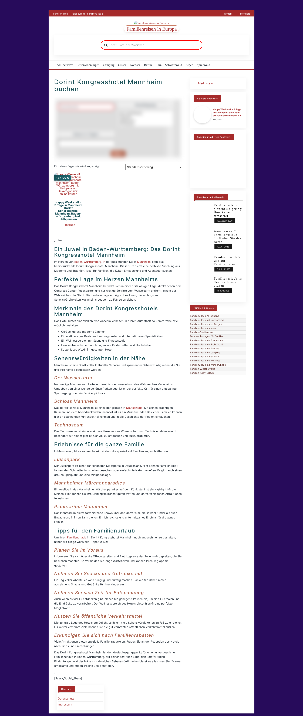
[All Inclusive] (145, 124)
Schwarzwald (173, 65)
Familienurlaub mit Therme (204, 348)
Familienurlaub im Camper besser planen (228, 282)
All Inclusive (65, 65)
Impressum (65, 704)
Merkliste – (246, 13)
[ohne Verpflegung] (145, 113)
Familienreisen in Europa (151, 29)
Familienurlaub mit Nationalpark (207, 320)
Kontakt (228, 13)
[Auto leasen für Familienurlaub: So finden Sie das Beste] (202, 241)
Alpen (189, 65)
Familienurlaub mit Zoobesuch (206, 340)
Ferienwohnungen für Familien (207, 336)
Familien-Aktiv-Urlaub (202, 372)
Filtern (118, 153)
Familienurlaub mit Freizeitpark (207, 344)
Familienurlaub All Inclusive (204, 315)
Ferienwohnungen (88, 65)
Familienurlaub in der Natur (205, 356)
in (104, 261)
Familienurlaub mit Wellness (205, 360)
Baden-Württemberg (87, 261)
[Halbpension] (145, 120)
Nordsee (135, 65)
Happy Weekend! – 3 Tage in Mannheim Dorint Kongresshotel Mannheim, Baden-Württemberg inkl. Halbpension (227, 112)
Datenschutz (66, 698)
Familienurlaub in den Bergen (206, 324)
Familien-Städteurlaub (202, 332)
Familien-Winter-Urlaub (202, 368)
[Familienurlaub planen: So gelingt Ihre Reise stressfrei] (202, 215)
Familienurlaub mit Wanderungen (208, 364)
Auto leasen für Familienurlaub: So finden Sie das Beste (227, 236)
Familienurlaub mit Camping (205, 352)
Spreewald (203, 65)
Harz (158, 65)
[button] (68, 225)
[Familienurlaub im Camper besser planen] (202, 286)
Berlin (148, 65)
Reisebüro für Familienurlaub (87, 13)
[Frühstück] (145, 117)
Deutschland (134, 407)
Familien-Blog (60, 13)
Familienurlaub (76, 537)
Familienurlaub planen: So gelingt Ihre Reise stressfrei (228, 210)
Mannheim (144, 261)
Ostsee (122, 65)
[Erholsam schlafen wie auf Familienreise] (202, 264)
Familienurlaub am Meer (203, 328)
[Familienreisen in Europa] (52, 64)
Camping (109, 65)
